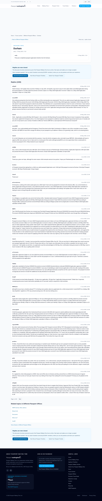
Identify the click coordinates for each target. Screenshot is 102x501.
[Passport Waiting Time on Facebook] (27, 2)
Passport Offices (72, 474)
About (69, 483)
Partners (74, 5)
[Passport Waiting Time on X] (10, 470)
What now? (15, 417)
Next (20, 399)
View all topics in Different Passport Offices (21, 424)
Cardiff (13, 421)
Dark (89, 1)
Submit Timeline (86, 5)
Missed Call (15, 411)
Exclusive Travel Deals (73, 476)
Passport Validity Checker (74, 464)
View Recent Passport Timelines (37, 75)
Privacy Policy (92, 495)
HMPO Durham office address (19, 407)
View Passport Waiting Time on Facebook (48, 469)
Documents (15, 414)
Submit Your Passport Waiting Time (76, 466)
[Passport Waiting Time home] (18, 6)
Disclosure (84, 495)
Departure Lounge (72, 478)
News (69, 469)
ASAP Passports (72, 488)
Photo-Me (70, 485)
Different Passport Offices (30, 35)
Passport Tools (55, 5)
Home (38, 5)
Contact (70, 481)
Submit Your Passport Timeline (56, 75)
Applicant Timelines (72, 462)
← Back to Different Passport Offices (19, 39)
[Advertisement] (51, 19)
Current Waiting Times (73, 459)
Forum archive (18, 35)
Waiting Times (45, 5)
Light (85, 1)
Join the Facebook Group (20, 75)
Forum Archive (71, 471)
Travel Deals (65, 5)
